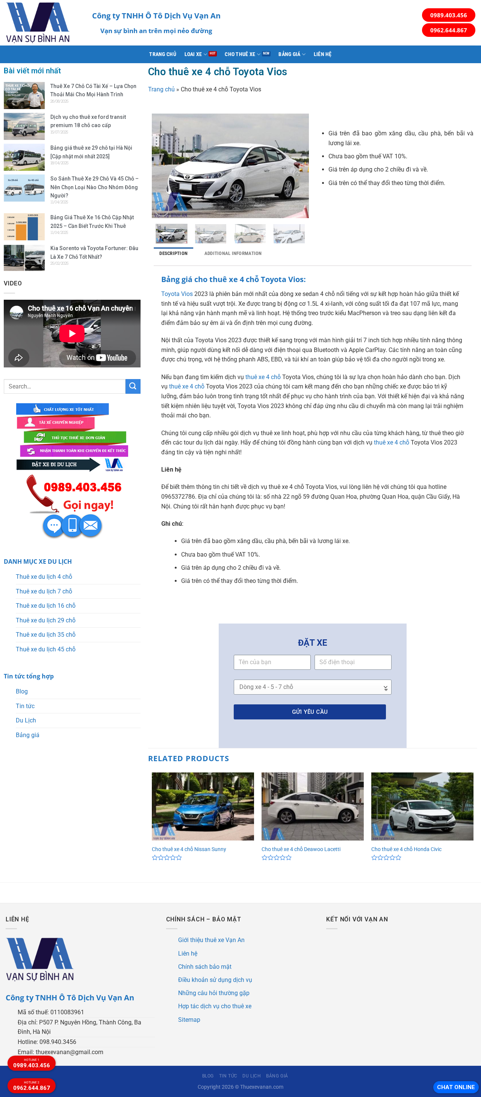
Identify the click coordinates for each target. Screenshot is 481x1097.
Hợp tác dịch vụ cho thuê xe (214, 1006)
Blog (22, 691)
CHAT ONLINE (456, 1087)
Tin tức (25, 706)
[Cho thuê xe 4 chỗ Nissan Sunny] (203, 806)
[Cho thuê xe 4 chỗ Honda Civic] (422, 806)
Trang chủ (162, 54)
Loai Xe (193, 54)
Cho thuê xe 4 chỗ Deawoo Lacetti (301, 849)
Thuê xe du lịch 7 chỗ (44, 591)
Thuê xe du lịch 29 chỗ (46, 620)
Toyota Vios (177, 293)
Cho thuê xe (240, 54)
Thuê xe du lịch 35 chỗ (46, 634)
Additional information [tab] (233, 253)
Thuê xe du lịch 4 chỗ (44, 576)
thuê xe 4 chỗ (263, 377)
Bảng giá (289, 54)
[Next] (296, 165)
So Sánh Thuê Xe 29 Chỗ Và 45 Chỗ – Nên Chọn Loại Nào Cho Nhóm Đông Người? (94, 187)
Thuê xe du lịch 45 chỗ (46, 649)
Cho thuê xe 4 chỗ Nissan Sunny (189, 849)
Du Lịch (26, 720)
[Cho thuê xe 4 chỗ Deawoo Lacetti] (313, 806)
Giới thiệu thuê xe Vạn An (211, 940)
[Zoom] (161, 209)
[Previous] (164, 165)
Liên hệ (323, 54)
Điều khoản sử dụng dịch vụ (215, 979)
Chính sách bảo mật (204, 966)
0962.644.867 (448, 30)
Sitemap (189, 1019)
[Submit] (133, 386)
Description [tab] (173, 253)
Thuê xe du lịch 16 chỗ (46, 605)
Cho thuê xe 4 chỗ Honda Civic (406, 849)
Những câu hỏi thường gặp (214, 993)
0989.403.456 (448, 15)
